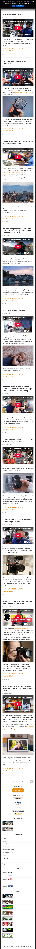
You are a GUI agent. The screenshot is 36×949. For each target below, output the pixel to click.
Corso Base (6, 679)
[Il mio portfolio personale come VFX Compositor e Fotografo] (8, 896)
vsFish (31, 946)
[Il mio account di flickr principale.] (8, 875)
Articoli (4, 838)
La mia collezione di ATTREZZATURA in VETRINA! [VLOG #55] (18, 440)
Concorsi (5, 841)
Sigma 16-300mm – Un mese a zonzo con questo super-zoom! (18, 142)
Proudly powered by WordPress (11, 946)
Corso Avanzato (7, 844)
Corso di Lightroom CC (9, 849)
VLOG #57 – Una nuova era (14, 311)
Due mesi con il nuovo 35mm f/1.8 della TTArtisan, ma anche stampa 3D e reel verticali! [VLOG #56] (17, 389)
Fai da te (5, 855)
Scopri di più (20, 5)
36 (22, 781)
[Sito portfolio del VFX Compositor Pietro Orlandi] (8, 913)
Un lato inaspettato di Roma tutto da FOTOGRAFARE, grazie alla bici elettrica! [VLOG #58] (18, 231)
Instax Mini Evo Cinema (21, 92)
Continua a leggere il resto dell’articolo (13, 50)
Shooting (5, 861)
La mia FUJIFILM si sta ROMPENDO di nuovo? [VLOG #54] (17, 520)
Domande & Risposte (8, 852)
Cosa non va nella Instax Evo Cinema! (15, 62)
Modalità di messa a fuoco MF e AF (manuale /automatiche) (17, 602)
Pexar (15, 730)
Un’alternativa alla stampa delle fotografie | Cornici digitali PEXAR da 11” (17, 688)
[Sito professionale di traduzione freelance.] (8, 918)
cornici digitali (29, 726)
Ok (13, 5)
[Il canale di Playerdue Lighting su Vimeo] (8, 872)
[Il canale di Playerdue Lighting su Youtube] (8, 879)
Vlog (5, 54)
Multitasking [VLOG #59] (13, 14)
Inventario (6, 134)
